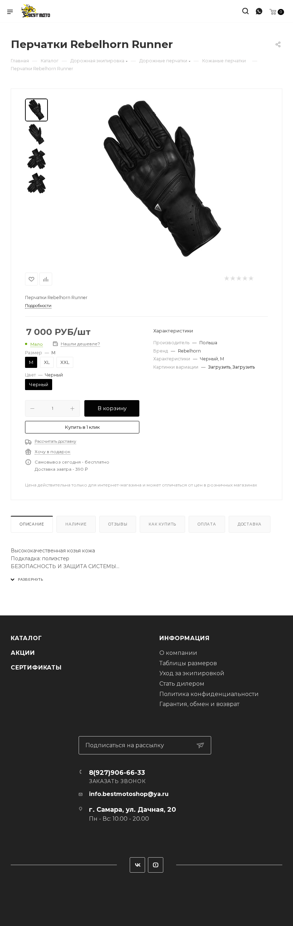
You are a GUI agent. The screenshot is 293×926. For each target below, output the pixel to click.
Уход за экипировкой (191, 673)
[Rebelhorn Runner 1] (162, 179)
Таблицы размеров (188, 663)
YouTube (155, 865)
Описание (32, 524)
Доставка (250, 524)
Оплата (207, 524)
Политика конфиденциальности (209, 694)
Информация (184, 638)
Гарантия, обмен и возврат (199, 704)
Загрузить (219, 367)
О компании (178, 652)
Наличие (76, 524)
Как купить (162, 524)
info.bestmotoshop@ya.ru (129, 794)
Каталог (26, 638)
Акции (23, 652)
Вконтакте (137, 865)
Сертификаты (36, 667)
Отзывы (118, 524)
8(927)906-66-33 (117, 773)
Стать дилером (181, 683)
